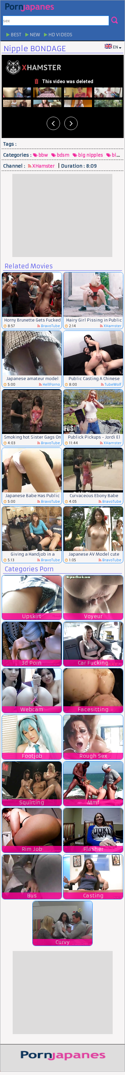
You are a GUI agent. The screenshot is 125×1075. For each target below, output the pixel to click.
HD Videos (59, 35)
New (34, 35)
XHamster (43, 166)
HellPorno (51, 384)
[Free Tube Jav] (62, 1055)
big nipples (90, 155)
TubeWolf (112, 384)
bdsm (62, 155)
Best (15, 35)
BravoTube (50, 326)
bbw (43, 155)
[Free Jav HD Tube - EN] (29, 7)
